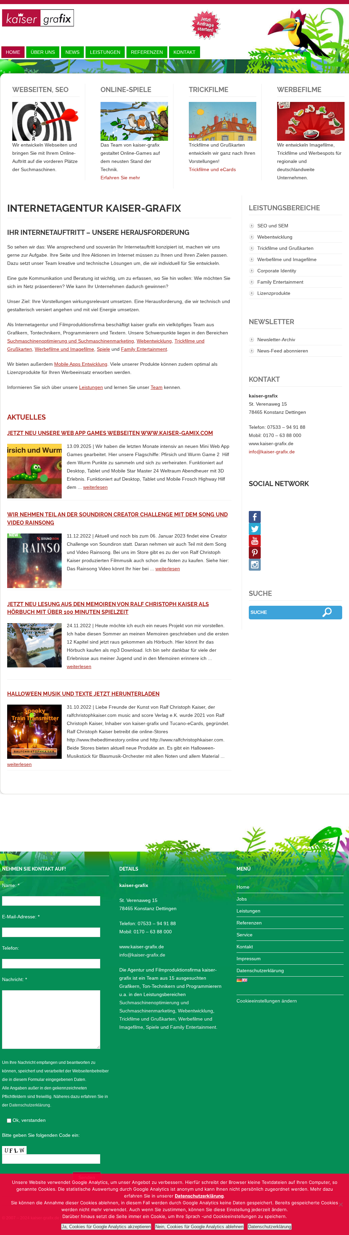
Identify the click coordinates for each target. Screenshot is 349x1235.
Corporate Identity (276, 270)
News (72, 52)
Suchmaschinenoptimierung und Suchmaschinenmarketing (70, 341)
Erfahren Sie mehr (120, 177)
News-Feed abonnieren (282, 350)
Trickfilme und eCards (212, 169)
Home (13, 52)
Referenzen (147, 52)
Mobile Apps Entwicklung (80, 364)
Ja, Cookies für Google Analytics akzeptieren (106, 1226)
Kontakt (184, 52)
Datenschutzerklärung (29, 1105)
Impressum (249, 958)
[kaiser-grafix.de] (38, 18)
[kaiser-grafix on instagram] (295, 565)
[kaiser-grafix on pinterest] (295, 553)
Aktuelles (26, 417)
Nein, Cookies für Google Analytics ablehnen (199, 1226)
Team (157, 387)
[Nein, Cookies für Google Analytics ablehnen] (340, 1204)
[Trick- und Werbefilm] (222, 121)
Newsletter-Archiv (276, 339)
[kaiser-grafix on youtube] (295, 541)
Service (245, 934)
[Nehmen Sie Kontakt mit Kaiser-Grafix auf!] (205, 24)
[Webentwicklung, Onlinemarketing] (46, 121)
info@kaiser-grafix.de (272, 451)
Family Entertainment (144, 349)
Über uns (43, 52)
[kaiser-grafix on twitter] (295, 529)
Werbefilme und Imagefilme (64, 349)
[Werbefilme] (311, 121)
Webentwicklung (154, 341)
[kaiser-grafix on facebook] (295, 517)
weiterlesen (95, 487)
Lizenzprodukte (273, 293)
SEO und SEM (272, 225)
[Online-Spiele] (134, 121)
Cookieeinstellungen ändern (267, 1001)
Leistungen (105, 52)
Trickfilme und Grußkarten (285, 248)
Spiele (103, 349)
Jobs (242, 899)
